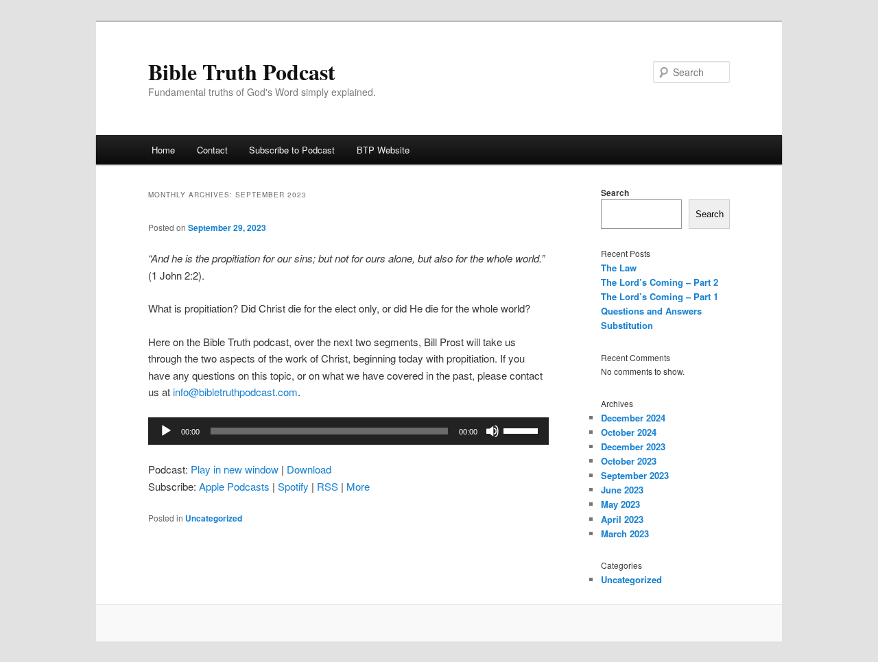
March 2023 (625, 533)
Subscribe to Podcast (292, 149)
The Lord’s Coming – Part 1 (659, 296)
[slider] (522, 429)
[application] (348, 431)
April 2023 (622, 519)
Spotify (293, 486)
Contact (212, 149)
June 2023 (622, 489)
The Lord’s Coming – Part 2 (659, 282)
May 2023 (620, 504)
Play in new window (234, 469)
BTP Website (383, 149)
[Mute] (492, 431)
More (358, 486)
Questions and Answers (651, 310)
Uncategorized (213, 518)
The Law (619, 267)
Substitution (627, 325)
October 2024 (628, 432)
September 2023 (635, 475)
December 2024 (633, 417)
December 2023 (633, 446)
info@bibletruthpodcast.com (235, 391)
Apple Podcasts (234, 486)
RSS (327, 486)
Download (309, 469)
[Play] (166, 431)
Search (615, 192)
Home (163, 149)
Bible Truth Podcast (241, 72)
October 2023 (628, 460)
